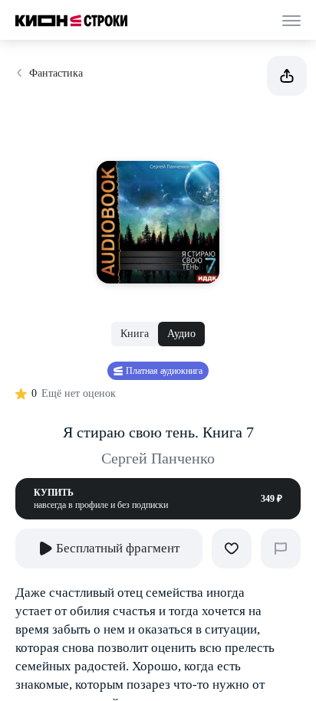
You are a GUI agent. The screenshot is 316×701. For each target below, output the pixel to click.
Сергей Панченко (158, 458)
